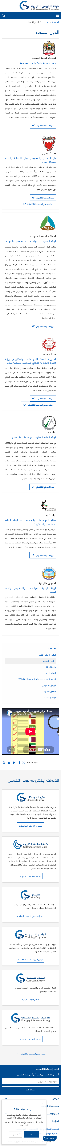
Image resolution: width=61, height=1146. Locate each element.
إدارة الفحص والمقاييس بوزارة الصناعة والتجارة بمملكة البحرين (30, 159)
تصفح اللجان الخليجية (30, 999)
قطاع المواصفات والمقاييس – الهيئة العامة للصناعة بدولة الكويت (30, 522)
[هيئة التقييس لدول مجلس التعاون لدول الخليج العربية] (39, 6)
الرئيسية (55, 22)
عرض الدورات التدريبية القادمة (30, 959)
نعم (31, 1134)
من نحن (45, 22)
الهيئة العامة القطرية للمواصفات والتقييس (33, 437)
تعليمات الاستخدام (51, 1129)
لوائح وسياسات (49, 697)
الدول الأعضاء (48, 661)
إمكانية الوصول (51, 1133)
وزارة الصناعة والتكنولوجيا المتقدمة (38, 62)
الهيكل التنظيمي (49, 685)
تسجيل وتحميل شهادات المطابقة (30, 916)
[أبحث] (3, 15)
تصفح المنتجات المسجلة (30, 876)
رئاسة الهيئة (51, 667)
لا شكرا (15, 1134)
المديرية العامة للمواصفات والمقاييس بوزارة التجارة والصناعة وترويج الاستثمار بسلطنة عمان (30, 360)
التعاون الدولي (50, 673)
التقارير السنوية (50, 691)
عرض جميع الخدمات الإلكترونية (39, 204)
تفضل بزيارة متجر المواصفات (30, 825)
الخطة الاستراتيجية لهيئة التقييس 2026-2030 (37, 679)
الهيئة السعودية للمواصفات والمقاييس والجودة (31, 241)
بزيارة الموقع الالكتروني (44, 125)
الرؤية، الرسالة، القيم (47, 654)
